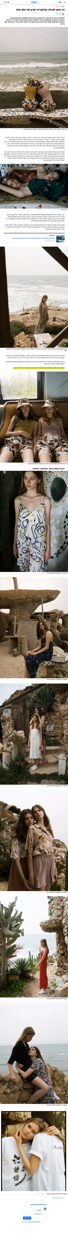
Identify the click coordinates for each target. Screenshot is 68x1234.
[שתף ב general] (5, 2)
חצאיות (54, 1198)
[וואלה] (34, 2)
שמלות (58, 1198)
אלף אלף (62, 1198)
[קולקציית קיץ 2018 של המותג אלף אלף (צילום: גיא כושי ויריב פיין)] (34, 523)
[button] (59, 2)
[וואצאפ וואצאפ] (8, 2)
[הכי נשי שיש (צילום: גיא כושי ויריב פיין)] (34, 187)
